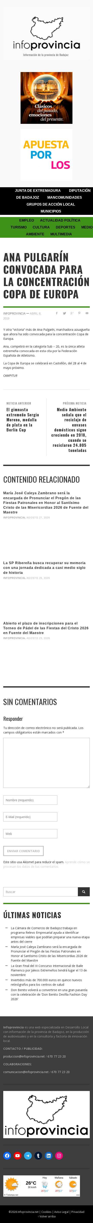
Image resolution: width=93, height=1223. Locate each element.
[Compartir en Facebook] (57, 313)
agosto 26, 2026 (38, 578)
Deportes (65, 227)
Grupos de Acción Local (51, 204)
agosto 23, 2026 (38, 638)
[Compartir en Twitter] (64, 313)
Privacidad (77, 1212)
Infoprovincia (14, 313)
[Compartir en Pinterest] (79, 313)
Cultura (41, 227)
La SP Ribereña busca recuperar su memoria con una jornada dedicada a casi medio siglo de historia (44, 567)
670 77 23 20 (57, 1056)
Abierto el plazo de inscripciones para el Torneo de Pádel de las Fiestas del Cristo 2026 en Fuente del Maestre (46, 628)
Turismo (19, 227)
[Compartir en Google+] (72, 313)
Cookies (46, 1212)
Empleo (26, 220)
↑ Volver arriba (47, 1216)
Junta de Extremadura (38, 190)
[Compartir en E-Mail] (87, 313)
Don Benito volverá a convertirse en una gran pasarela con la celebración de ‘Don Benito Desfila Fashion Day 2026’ (49, 994)
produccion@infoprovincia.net (24, 1056)
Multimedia (61, 234)
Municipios (51, 211)
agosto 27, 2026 (38, 517)
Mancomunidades (64, 197)
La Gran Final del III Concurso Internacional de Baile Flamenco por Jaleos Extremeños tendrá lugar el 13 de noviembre (49, 970)
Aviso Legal (61, 1212)
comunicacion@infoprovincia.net (26, 1072)
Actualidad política (60, 220)
